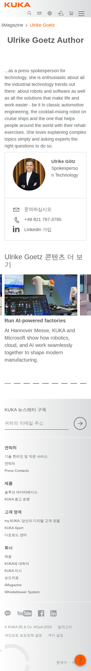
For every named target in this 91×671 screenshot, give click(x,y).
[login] (60, 13)
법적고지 (65, 627)
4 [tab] (36, 383)
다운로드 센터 (16, 535)
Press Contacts (17, 471)
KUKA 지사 (13, 571)
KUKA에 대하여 (17, 564)
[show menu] (81, 13)
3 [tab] (27, 383)
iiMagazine (12, 25)
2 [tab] (17, 383)
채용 (8, 556)
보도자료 (12, 578)
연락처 (10, 463)
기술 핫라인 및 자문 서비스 (26, 456)
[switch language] (49, 13)
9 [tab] (83, 383)
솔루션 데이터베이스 (21, 492)
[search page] (29, 13)
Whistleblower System (22, 592)
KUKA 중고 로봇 (17, 499)
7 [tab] (64, 383)
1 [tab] (8, 383)
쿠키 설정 (55, 635)
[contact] (39, 13)
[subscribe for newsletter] (80, 423)
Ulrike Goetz (42, 25)
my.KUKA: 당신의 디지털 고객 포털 (32, 521)
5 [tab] (45, 383)
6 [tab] (55, 383)
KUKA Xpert (14, 528)
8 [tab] (74, 383)
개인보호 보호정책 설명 (23, 635)
